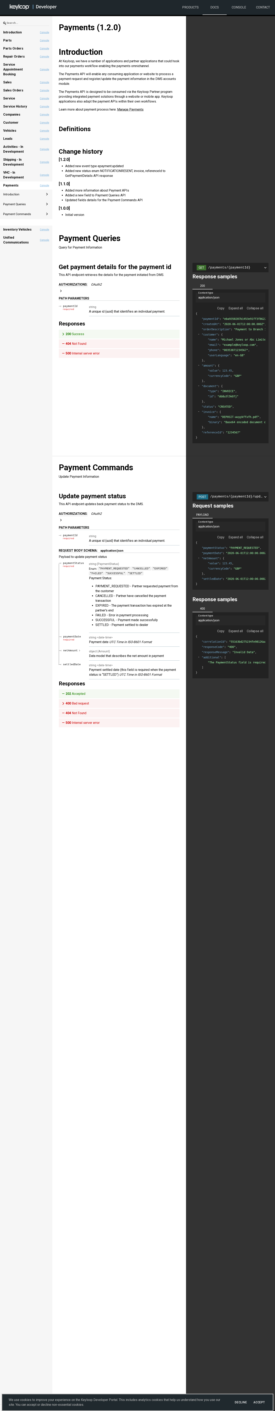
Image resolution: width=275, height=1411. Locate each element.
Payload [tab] (202, 514)
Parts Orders (13, 48)
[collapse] (198, 334)
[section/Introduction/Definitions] (57, 129)
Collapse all (255, 308)
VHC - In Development (13, 175)
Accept (259, 1402)
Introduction (12, 32)
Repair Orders (14, 56)
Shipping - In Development (13, 162)
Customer (11, 122)
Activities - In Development (13, 149)
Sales (7, 82)
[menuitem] (26, 194)
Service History (15, 106)
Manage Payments (130, 109)
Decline (241, 1402)
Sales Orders (13, 90)
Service (9, 98)
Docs (214, 7)
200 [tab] (202, 285)
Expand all (235, 308)
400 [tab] (202, 608)
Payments (11, 185)
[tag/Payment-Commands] (57, 468)
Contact (263, 7)
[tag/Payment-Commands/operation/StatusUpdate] (57, 496)
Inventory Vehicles (17, 229)
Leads (7, 139)
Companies (11, 114)
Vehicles (9, 131)
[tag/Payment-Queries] (57, 238)
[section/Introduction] (57, 52)
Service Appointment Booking (13, 69)
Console (239, 7)
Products (190, 7)
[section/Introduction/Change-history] (57, 151)
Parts (7, 40)
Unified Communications (16, 240)
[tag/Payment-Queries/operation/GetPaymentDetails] (57, 267)
